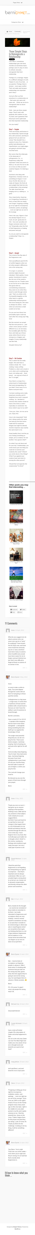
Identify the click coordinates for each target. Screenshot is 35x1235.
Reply (24, 671)
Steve (16, 1115)
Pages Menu (16, 2)
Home (10, 31)
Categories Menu (16, 22)
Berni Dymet (19, 680)
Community (18, 31)
